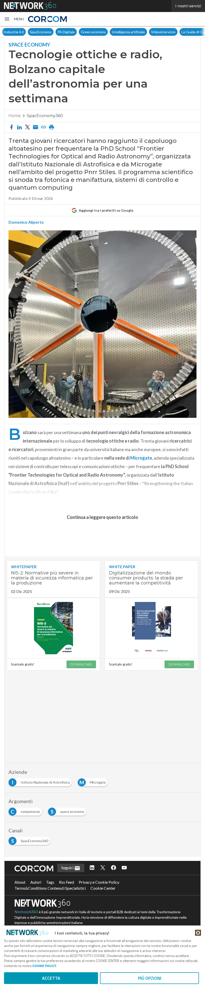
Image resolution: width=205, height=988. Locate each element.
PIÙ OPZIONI (149, 978)
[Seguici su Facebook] (113, 868)
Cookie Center (103, 888)
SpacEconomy (41, 32)
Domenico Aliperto (26, 222)
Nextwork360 (26, 912)
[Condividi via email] (35, 127)
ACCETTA (51, 978)
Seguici (67, 867)
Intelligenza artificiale (128, 32)
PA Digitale (66, 32)
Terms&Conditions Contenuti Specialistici (50, 888)
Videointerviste (163, 32)
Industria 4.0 (14, 32)
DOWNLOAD (81, 664)
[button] (14, 19)
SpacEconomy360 (45, 115)
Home (14, 115)
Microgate (141, 458)
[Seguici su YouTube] (124, 868)
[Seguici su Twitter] (103, 868)
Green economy (93, 32)
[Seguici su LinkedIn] (92, 868)
